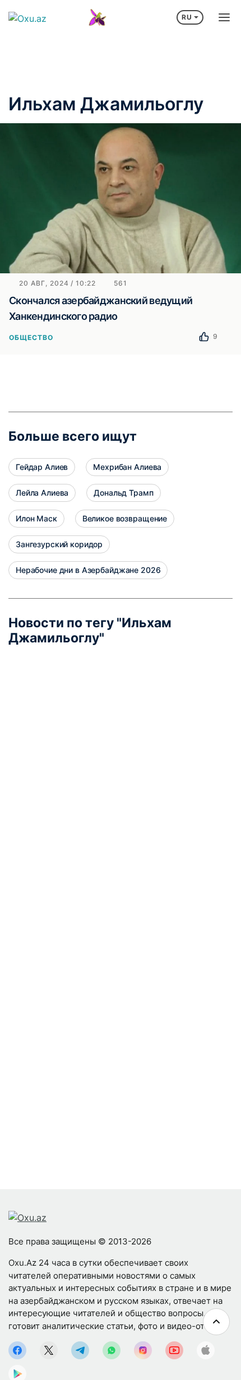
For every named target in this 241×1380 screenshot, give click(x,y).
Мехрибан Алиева (127, 467)
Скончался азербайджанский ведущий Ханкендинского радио (100, 308)
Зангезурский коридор (59, 544)
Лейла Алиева (42, 492)
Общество (31, 337)
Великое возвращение (124, 518)
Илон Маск (36, 518)
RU (187, 17)
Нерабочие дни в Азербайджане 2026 (88, 570)
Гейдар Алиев (42, 467)
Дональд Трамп (123, 492)
